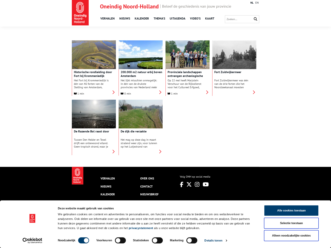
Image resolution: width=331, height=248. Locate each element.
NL (251, 2)
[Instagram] (197, 184)
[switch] (120, 240)
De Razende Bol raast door (91, 131)
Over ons (147, 178)
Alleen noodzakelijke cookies (291, 235)
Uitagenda (177, 18)
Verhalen (107, 18)
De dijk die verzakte (134, 131)
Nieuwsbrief (149, 194)
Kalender (142, 18)
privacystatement (141, 228)
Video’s (195, 18)
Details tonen (213, 240)
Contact (146, 186)
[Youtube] (206, 184)
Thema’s (159, 18)
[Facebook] (181, 184)
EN (257, 2)
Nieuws (124, 18)
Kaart (209, 18)
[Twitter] (189, 184)
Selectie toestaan (291, 223)
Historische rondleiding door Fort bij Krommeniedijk (93, 74)
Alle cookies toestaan (291, 210)
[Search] (255, 19)
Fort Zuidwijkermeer (227, 72)
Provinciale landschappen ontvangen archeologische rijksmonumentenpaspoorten (187, 76)
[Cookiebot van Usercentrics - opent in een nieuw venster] (32, 240)
